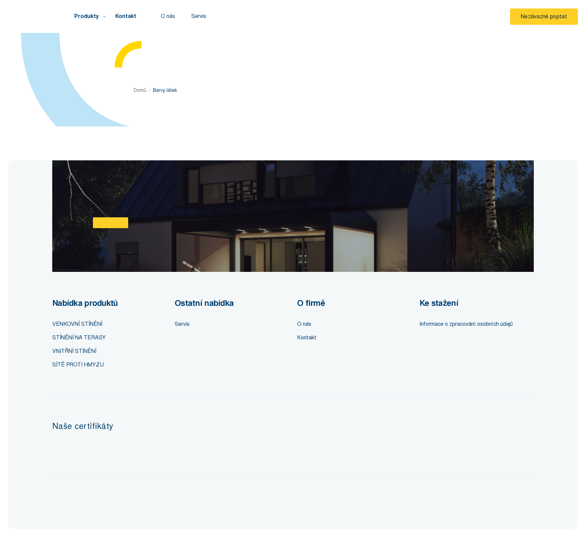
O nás (168, 16)
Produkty (86, 16)
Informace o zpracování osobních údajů (466, 323)
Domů (140, 90)
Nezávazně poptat (544, 16)
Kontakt (125, 16)
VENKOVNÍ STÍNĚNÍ (77, 323)
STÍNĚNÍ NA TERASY (79, 337)
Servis (198, 16)
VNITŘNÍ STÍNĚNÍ (74, 351)
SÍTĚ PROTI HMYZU (78, 364)
